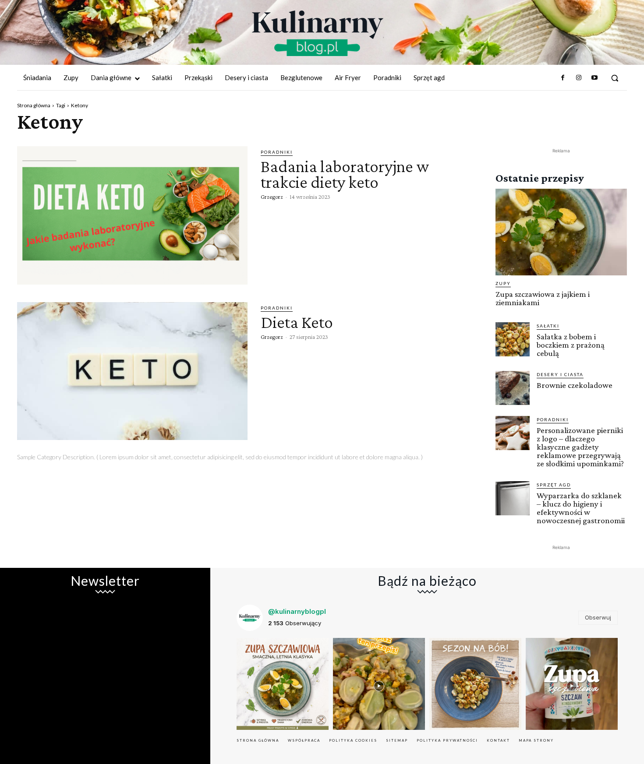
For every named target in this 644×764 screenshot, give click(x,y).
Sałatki (548, 325)
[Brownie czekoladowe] (512, 388)
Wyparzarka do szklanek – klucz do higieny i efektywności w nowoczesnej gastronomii (581, 508)
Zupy (503, 283)
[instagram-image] (283, 684)
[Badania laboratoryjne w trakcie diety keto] (132, 215)
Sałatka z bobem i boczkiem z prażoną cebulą (571, 345)
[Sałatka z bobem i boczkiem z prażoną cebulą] (512, 339)
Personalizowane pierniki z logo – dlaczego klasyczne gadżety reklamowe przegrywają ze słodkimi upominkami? (580, 447)
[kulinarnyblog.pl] (317, 33)
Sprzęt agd (554, 484)
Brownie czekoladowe (574, 385)
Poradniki (277, 152)
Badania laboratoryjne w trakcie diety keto (345, 174)
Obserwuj (598, 617)
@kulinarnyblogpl (297, 611)
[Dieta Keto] (132, 371)
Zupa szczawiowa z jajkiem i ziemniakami (542, 298)
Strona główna (33, 105)
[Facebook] (562, 78)
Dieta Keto (297, 322)
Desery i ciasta (560, 374)
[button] (614, 78)
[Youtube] (594, 78)
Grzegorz (272, 196)
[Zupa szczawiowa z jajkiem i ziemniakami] (561, 232)
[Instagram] (578, 78)
